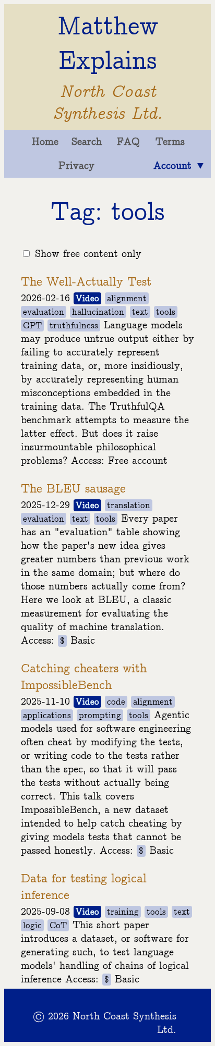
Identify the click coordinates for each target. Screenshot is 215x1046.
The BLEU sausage (73, 489)
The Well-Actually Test (86, 282)
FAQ (128, 142)
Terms (170, 142)
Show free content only (88, 254)
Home (45, 142)
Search (86, 142)
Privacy (76, 165)
